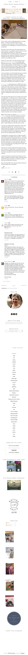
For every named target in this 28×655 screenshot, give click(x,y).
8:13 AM (6, 208)
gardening (14, 386)
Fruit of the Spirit (14, 415)
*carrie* (6, 212)
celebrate (14, 362)
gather (14, 370)
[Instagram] (14, 314)
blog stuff (14, 397)
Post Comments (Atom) (12, 288)
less (14, 434)
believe (14, 374)
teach (14, 376)
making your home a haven (14, 399)
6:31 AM (6, 201)
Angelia (6, 222)
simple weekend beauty (14, 390)
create (14, 364)
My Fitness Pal (4, 84)
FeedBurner (16, 452)
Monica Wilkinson (8, 261)
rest (14, 405)
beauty (14, 359)
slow (14, 368)
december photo (14, 380)
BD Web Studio (11, 653)
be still (14, 382)
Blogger (23, 653)
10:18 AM (6, 228)
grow (14, 430)
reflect (14, 366)
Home (10, 1)
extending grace (14, 417)
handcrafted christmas (14, 395)
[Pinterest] (12, 314)
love (14, 357)
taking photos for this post (9, 62)
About (16, 1)
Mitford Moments (14, 401)
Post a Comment (6, 281)
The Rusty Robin (14, 419)
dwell (14, 355)
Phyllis (6, 205)
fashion (14, 432)
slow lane (14, 407)
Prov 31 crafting (14, 411)
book (14, 423)
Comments (9, 525)
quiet (14, 388)
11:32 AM (6, 240)
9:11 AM (6, 218)
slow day (14, 372)
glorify (6, 167)
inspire (14, 384)
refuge (14, 436)
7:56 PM (6, 278)
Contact (14, 6)
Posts (8, 522)
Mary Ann (6, 179)
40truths (14, 392)
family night (14, 378)
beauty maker (14, 421)
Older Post (3, 285)
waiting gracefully (14, 413)
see (14, 409)
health (9, 167)
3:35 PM (6, 257)
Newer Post (24, 285)
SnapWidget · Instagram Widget (18, 347)
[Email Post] (4, 166)
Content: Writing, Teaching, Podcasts (14, 4)
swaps (14, 403)
